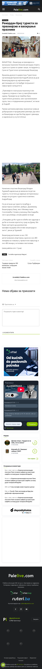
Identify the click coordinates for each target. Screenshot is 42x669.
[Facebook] (15, 609)
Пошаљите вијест (22, 658)
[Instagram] (21, 609)
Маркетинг (33, 658)
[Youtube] (26, 609)
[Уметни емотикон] (24, 424)
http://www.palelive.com (21, 280)
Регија (12, 15)
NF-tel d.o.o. (20, 664)
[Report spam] (37, 402)
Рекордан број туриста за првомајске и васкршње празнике (20, 26)
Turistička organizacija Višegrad (17, 254)
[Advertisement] (21, 141)
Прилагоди (9, 428)
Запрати (35, 619)
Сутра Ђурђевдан (34, 263)
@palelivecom (14, 618)
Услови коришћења (9, 658)
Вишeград (19, 15)
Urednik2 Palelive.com (8, 33)
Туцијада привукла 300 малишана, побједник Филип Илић (10, 265)
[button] (3, 9)
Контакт (21, 660)
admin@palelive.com (27, 603)
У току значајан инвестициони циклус (22, 487)
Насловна (5, 15)
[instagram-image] (8, 630)
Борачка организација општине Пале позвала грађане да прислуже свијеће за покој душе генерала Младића (20, 472)
